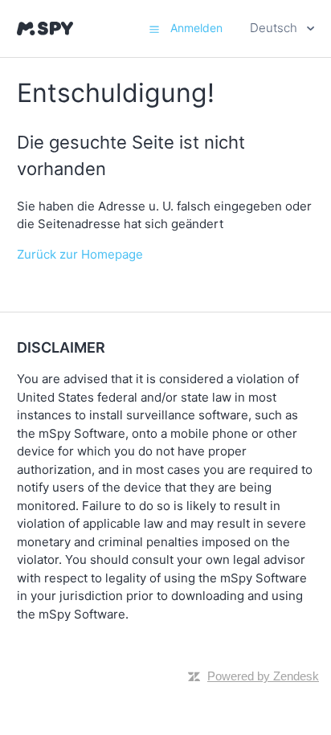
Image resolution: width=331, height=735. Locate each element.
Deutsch (275, 27)
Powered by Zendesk (263, 676)
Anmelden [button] (196, 28)
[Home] (45, 28)
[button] (154, 29)
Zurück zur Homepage (80, 254)
